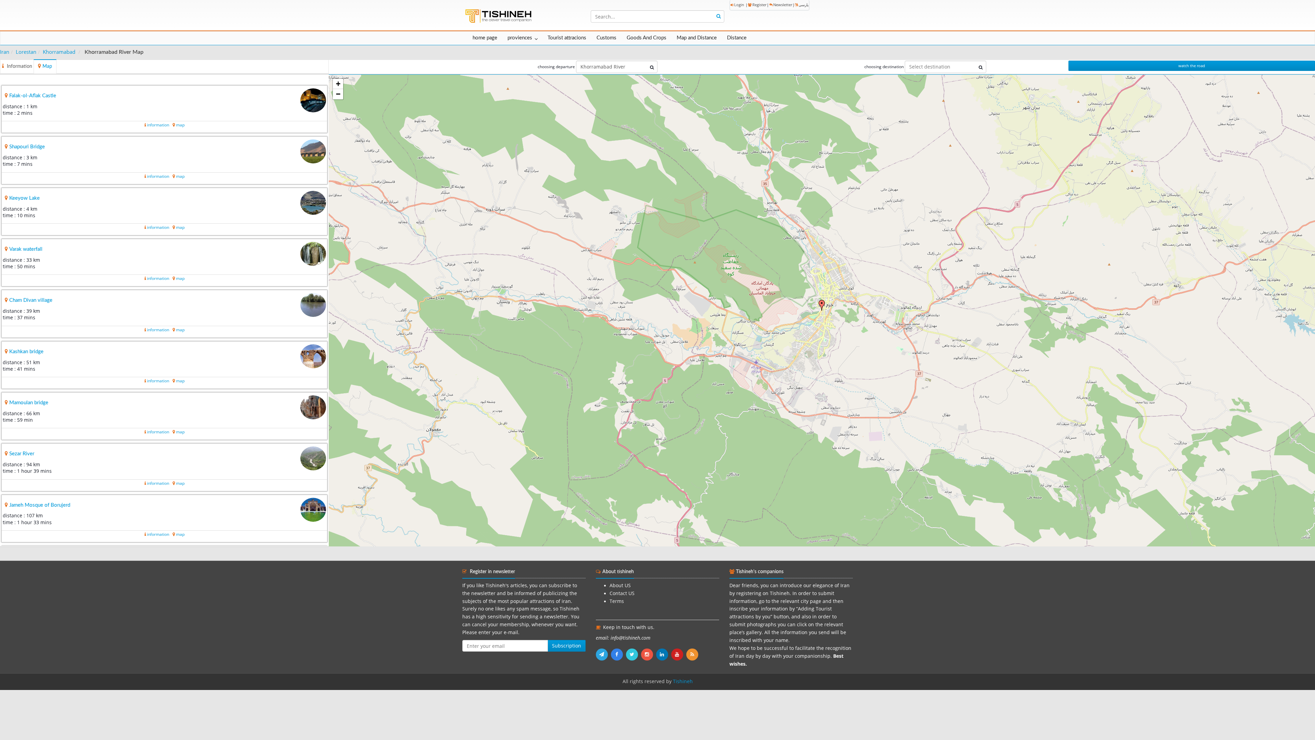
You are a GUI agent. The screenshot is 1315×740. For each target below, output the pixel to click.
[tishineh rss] (693, 654)
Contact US (622, 593)
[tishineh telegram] (603, 654)
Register (759, 4)
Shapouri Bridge (27, 146)
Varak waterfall (25, 249)
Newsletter (782, 4)
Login (739, 4)
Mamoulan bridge (28, 402)
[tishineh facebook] (618, 654)
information (158, 125)
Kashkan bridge (26, 351)
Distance (737, 37)
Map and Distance (697, 37)
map (180, 125)
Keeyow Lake (24, 198)
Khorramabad (59, 51)
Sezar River (21, 453)
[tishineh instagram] (648, 654)
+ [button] (338, 83)
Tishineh (683, 681)
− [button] (338, 94)
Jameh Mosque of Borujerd (39, 505)
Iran (4, 51)
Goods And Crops (646, 37)
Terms (617, 601)
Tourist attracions (567, 37)
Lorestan (26, 51)
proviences (520, 37)
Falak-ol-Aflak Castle (32, 95)
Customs (606, 37)
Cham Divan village (30, 300)
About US (620, 585)
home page (485, 37)
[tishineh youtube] (678, 654)
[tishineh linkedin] (663, 654)
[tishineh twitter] (633, 654)
